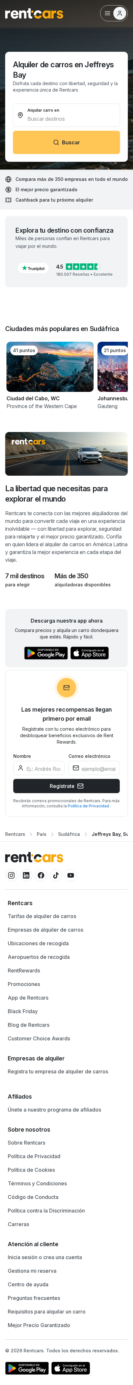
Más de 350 (71, 576)
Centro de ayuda (28, 1284)
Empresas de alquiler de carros (45, 929)
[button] (33, 268)
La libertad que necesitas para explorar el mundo (56, 494)
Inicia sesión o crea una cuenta (45, 1257)
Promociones (24, 984)
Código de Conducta (33, 1197)
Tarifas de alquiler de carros (42, 916)
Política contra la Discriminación (46, 1210)
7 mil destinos (24, 576)
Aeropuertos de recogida (39, 957)
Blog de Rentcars (28, 1025)
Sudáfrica (69, 834)
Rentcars (15, 834)
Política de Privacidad (89, 805)
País (41, 834)
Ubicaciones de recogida (38, 943)
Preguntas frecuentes (34, 1298)
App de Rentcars (28, 997)
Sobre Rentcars (26, 1142)
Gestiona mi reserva (32, 1271)
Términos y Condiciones (37, 1183)
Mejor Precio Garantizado (39, 1325)
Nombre (22, 756)
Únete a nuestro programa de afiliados (54, 1109)
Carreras (18, 1224)
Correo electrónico (89, 756)
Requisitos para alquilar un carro (47, 1311)
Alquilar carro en (43, 110)
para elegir (17, 584)
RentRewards (24, 970)
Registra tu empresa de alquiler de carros (58, 1071)
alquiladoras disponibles (83, 584)
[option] (66, 903)
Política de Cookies (31, 1170)
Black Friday (23, 1011)
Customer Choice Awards (39, 1038)
